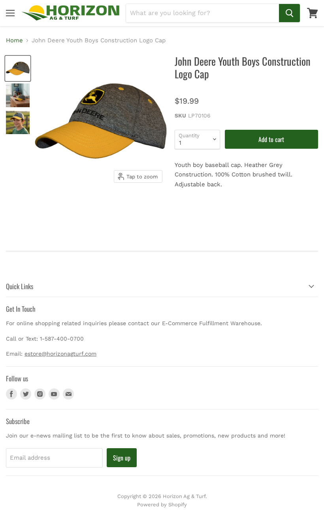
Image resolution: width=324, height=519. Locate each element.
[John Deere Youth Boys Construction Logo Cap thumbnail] (17, 68)
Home (14, 40)
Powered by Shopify (162, 505)
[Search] (289, 13)
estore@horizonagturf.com (60, 353)
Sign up (121, 457)
